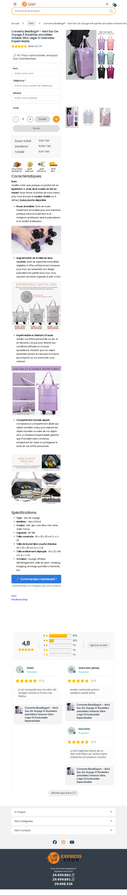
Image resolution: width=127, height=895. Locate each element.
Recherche (111, 11)
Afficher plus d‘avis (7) (63, 793)
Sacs (31, 23)
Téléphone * (19, 80)
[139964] (56, 119)
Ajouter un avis (98, 645)
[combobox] (59, 11)
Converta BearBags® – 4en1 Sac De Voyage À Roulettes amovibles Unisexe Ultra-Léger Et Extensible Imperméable (41, 714)
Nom (15, 68)
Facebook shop (19, 599)
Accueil (15, 23)
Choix (16, 108)
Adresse (17, 93)
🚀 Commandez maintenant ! (36, 579)
